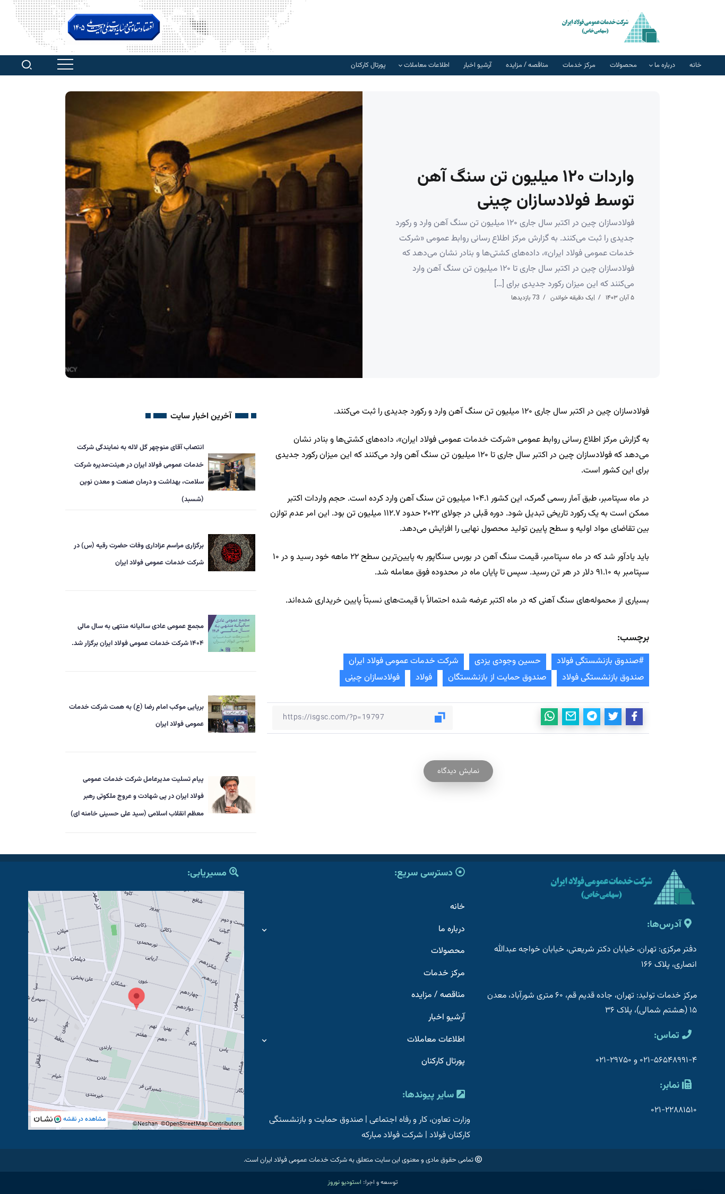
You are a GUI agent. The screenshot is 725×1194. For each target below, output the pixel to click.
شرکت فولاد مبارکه (392, 1135)
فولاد (424, 677)
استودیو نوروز (344, 1182)
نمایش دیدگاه (458, 771)
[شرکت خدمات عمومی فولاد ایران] (611, 26)
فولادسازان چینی (372, 677)
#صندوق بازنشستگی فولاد (600, 661)
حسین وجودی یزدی (507, 661)
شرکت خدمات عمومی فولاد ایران (404, 661)
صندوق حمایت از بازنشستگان (497, 677)
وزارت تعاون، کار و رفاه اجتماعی (419, 1120)
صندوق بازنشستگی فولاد (603, 677)
